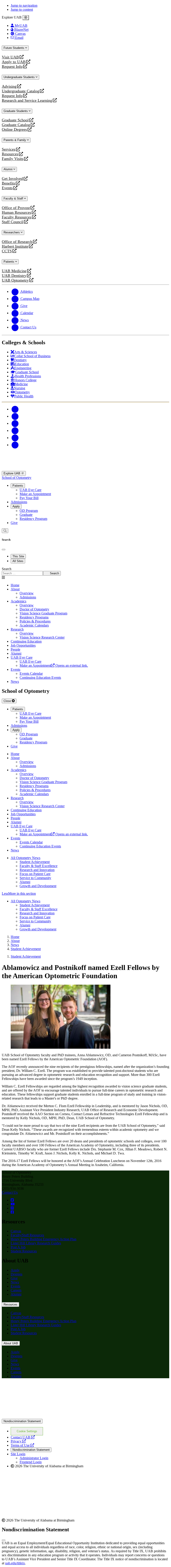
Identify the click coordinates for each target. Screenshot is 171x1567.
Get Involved (12, 178)
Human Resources (16, 212)
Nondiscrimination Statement (22, 1421)
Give (14, 523)
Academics (18, 601)
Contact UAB (23, 1437)
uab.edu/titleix (15, 1563)
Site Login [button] (18, 1454)
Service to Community (35, 878)
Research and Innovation (37, 870)
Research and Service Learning (27, 100)
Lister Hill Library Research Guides (36, 1243)
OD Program (29, 511)
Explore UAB (12, 473)
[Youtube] (15, 430)
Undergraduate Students (20, 77)
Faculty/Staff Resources (27, 1235)
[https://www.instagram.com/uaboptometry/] (12, 1208)
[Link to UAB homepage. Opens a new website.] (41, 1389)
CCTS (8, 251)
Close (8, 701)
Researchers (12, 232)
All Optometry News (25, 858)
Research (17, 629)
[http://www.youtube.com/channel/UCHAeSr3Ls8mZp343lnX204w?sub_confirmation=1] (13, 1204)
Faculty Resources (16, 217)
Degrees (16, 1274)
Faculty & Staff (14, 198)
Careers (16, 1290)
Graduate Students (16, 111)
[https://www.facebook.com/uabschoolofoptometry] (12, 1212)
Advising (9, 86)
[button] (85, 894)
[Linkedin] (15, 445)
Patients (9, 261)
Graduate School (15, 120)
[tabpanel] (85, 571)
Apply (16, 506)
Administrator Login (34, 1458)
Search (6, 569)
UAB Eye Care (30, 490)
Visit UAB (10, 57)
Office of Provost (16, 207)
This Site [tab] (18, 556)
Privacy (18, 1441)
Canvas (16, 1231)
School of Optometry (16, 477)
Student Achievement (35, 862)
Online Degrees (14, 129)
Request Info (12, 66)
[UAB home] (85, 469)
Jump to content (22, 9)
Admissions (19, 502)
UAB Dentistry (14, 275)
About (15, 589)
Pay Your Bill (29, 498)
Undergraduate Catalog (20, 91)
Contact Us (10, 1192)
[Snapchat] (15, 438)
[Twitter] (15, 416)
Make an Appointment (35, 494)
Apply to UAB (14, 62)
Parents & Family (15, 140)
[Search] (5, 530)
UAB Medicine (14, 271)
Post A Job (18, 1247)
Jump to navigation (24, 5)
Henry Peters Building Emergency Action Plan (43, 1239)
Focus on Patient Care (35, 874)
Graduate (26, 515)
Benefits (8, 183)
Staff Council (12, 222)
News (15, 1282)
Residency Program (33, 519)
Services (8, 149)
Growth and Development (38, 886)
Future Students (14, 48)
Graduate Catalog (16, 124)
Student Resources (24, 1251)
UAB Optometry (15, 280)
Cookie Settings (27, 1431)
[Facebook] (15, 409)
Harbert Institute (15, 246)
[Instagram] (15, 423)
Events (8, 188)
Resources (10, 154)
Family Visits (12, 158)
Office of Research (17, 241)
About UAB (11, 1343)
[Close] (25, 17)
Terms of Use (22, 1445)
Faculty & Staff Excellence (38, 866)
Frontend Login (31, 1462)
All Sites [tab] (17, 561)
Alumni (8, 169)
